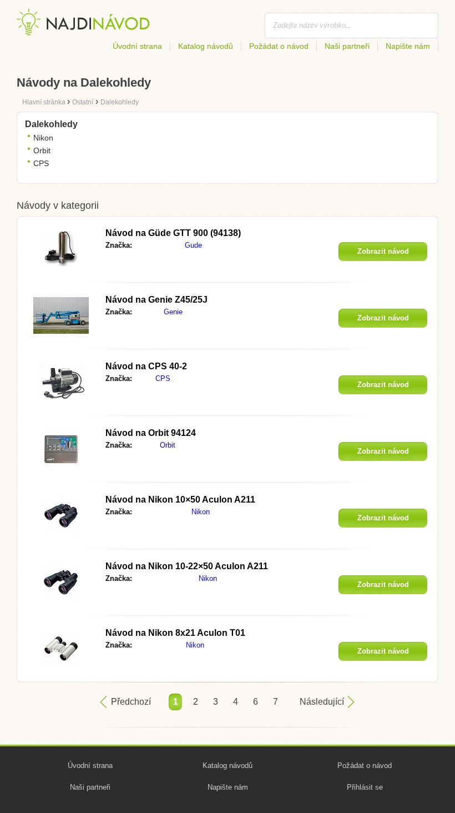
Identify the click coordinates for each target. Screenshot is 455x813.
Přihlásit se (365, 787)
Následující (322, 701)
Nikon (43, 137)
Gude (193, 245)
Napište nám (408, 46)
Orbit (41, 150)
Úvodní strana (137, 46)
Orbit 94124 (150, 433)
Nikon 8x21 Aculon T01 (175, 633)
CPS (41, 163)
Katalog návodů (205, 46)
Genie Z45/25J (156, 299)
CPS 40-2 (146, 366)
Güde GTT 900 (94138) (173, 233)
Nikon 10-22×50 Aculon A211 (186, 566)
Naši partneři (347, 46)
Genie (173, 312)
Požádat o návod (279, 46)
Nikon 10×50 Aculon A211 (180, 499)
